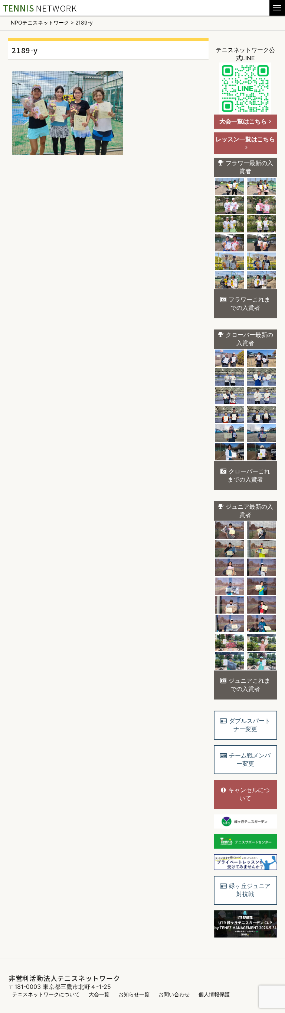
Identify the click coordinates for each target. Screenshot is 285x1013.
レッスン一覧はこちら (245, 139)
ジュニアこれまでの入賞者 (249, 684)
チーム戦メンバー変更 (250, 759)
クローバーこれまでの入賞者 (248, 475)
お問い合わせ (174, 994)
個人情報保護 (214, 994)
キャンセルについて (249, 794)
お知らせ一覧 (134, 994)
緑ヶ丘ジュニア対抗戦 (250, 890)
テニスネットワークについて (46, 994)
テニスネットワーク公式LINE (245, 54)
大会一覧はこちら (243, 121)
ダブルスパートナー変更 (250, 725)
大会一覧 (99, 994)
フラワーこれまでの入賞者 (249, 303)
